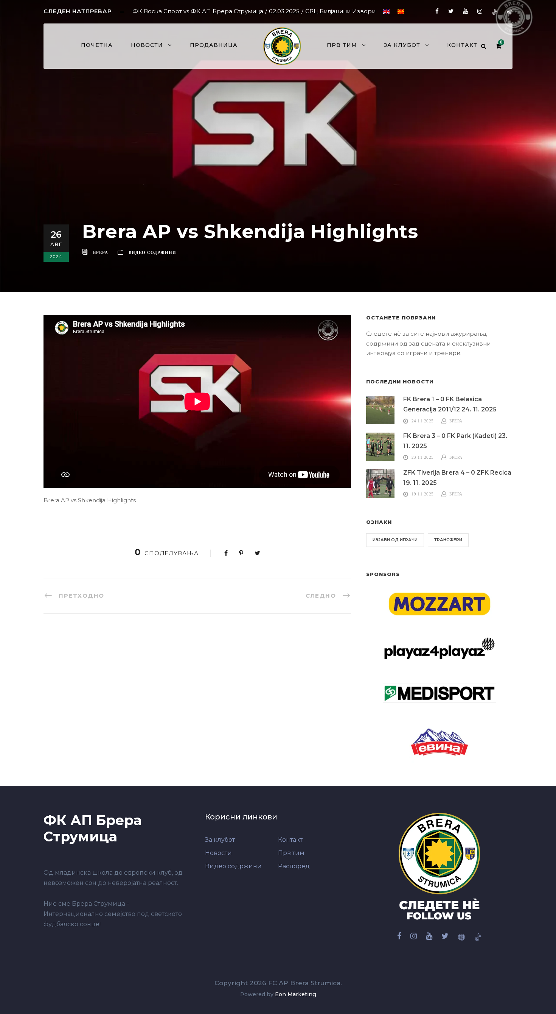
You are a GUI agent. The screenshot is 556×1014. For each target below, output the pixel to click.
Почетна (97, 45)
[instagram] (479, 11)
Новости (147, 45)
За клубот (402, 45)
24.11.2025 (423, 421)
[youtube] (465, 11)
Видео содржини (152, 252)
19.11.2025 (423, 494)
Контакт (462, 45)
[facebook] (437, 11)
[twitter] (450, 11)
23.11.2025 (423, 457)
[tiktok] (494, 11)
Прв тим (291, 853)
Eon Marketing (295, 994)
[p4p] (510, 11)
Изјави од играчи (395, 539)
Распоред (294, 866)
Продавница (214, 45)
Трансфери (448, 539)
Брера (100, 252)
